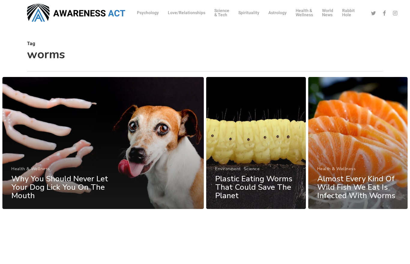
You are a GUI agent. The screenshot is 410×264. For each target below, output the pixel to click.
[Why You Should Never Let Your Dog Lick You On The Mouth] (103, 143)
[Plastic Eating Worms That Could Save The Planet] (256, 143)
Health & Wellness (30, 169)
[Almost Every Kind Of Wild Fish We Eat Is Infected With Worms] (358, 143)
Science (252, 169)
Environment (228, 169)
